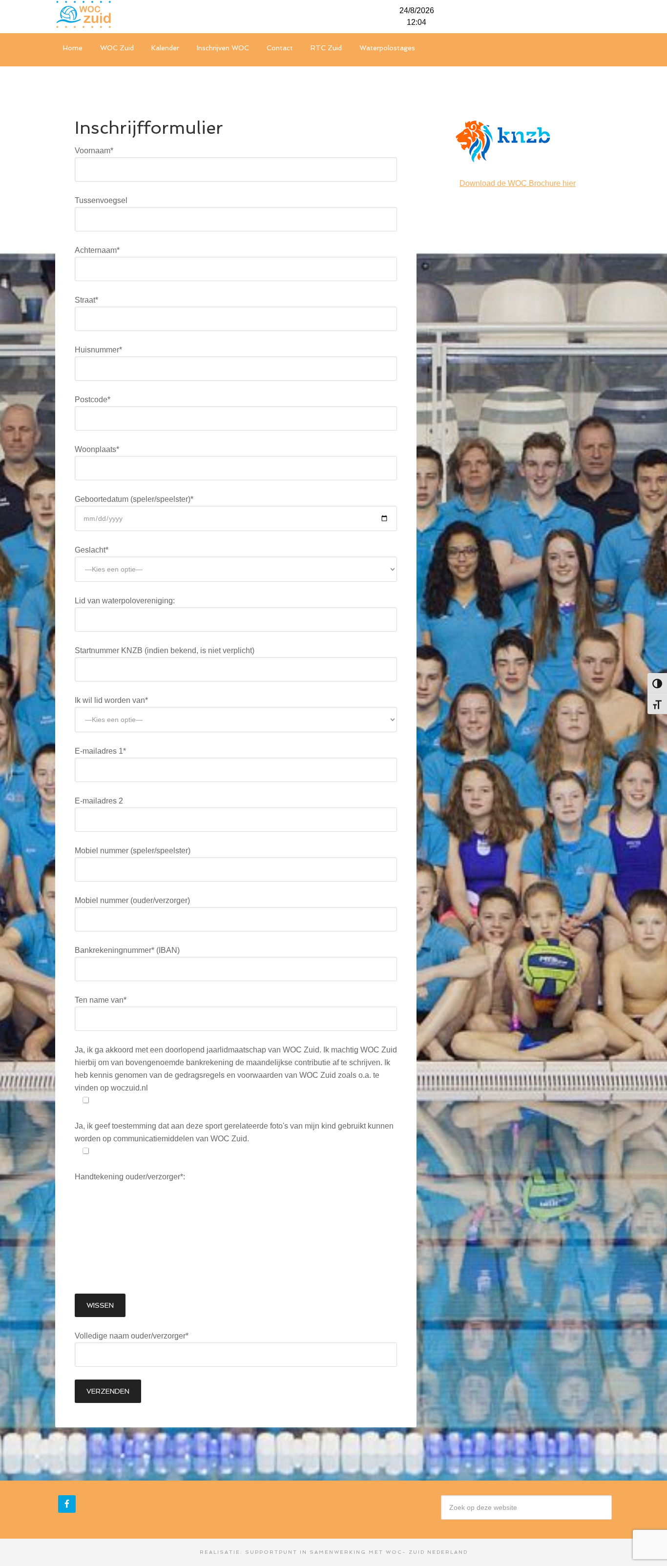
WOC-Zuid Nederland (128, 14)
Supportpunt (271, 1552)
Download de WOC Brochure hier (517, 183)
